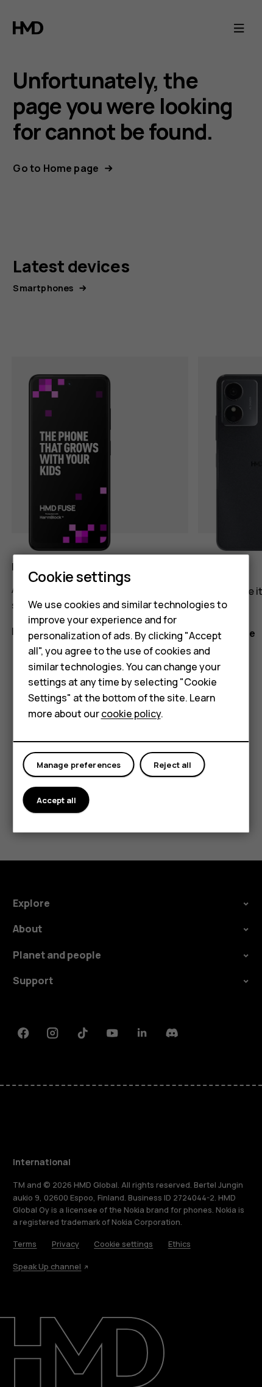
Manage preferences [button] (79, 764)
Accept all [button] (56, 800)
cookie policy (131, 713)
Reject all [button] (173, 764)
